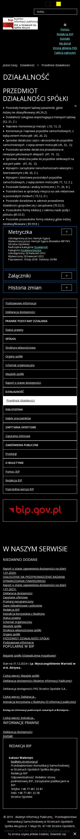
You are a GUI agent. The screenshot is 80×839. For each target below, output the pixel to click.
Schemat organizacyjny (20, 365)
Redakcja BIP (65, 34)
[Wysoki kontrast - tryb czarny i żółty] (53, 4)
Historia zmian (25, 287)
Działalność (41, 247)
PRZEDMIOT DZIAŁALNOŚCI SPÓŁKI (26, 638)
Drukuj (71, 105)
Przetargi (11, 454)
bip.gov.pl (65, 43)
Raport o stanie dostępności (23, 383)
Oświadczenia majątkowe (39, 655)
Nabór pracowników (18, 418)
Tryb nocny (40, 4)
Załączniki (19, 275)
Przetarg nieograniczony (18, 601)
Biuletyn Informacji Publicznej (52, 681)
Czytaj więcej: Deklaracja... (19, 697)
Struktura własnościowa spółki (22, 630)
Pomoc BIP (12, 471)
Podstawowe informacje (20, 303)
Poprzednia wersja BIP (19, 489)
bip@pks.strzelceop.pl (24, 761)
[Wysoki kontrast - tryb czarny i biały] (47, 4)
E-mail (76, 105)
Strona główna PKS (65, 48)
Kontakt (65, 38)
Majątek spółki (14, 374)
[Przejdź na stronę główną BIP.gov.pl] (35, 510)
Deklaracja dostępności (20, 312)
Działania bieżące (31, 250)
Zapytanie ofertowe (15, 597)
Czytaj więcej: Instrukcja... (19, 718)
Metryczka (20, 231)
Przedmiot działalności (20, 400)
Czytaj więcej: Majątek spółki (21, 675)
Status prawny (14, 330)
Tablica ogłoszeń (65, 52)
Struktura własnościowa (20, 347)
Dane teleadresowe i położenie (22, 605)
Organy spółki (14, 356)
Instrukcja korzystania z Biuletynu (24, 614)
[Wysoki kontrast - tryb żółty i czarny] (58, 4)
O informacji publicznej (60, 702)
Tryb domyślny (33, 4)
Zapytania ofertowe (17, 436)
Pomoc (65, 29)
